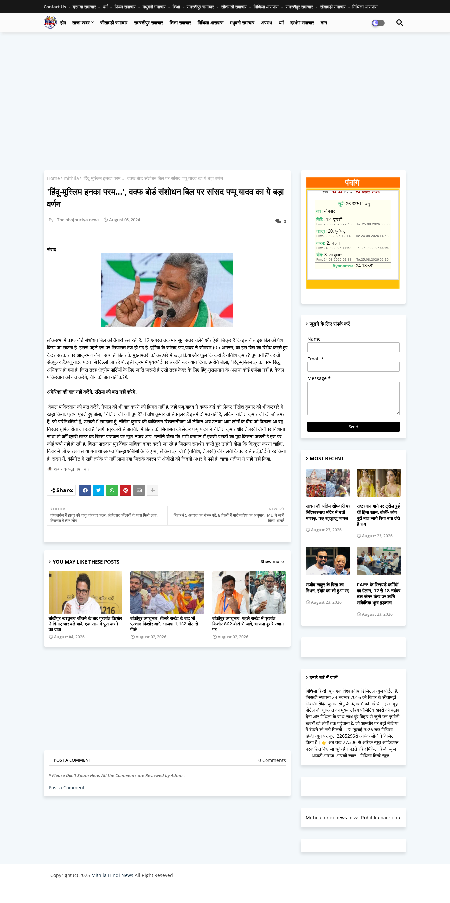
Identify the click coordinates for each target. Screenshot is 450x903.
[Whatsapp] (112, 490)
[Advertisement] (225, 85)
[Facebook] (85, 490)
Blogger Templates (97, 891)
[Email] (139, 490)
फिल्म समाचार (126, 7)
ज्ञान (324, 22)
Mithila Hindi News (112, 875)
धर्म (106, 7)
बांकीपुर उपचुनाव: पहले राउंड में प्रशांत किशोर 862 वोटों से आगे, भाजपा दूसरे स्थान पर (248, 623)
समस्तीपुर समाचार (201, 7)
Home (53, 178)
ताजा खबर (81, 22)
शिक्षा (177, 7)
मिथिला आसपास (267, 7)
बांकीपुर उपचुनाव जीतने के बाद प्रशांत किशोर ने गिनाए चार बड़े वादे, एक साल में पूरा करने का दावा (85, 623)
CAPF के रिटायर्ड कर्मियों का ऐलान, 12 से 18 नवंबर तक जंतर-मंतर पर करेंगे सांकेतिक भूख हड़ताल (378, 594)
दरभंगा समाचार (85, 7)
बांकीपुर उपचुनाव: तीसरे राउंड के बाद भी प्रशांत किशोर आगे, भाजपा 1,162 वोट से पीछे (164, 623)
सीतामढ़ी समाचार (113, 22)
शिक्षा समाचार (180, 22)
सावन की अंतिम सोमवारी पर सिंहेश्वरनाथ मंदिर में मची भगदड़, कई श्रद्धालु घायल (328, 512)
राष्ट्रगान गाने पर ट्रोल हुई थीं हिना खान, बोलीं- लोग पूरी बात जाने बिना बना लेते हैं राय (378, 515)
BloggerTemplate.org (179, 891)
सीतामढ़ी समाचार (234, 7)
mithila (71, 178)
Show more (272, 561)
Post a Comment (67, 787)
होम (63, 22)
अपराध (266, 22)
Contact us (55, 7)
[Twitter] (98, 490)
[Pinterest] (125, 490)
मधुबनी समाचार (155, 7)
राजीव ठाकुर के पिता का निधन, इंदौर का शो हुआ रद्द (327, 588)
